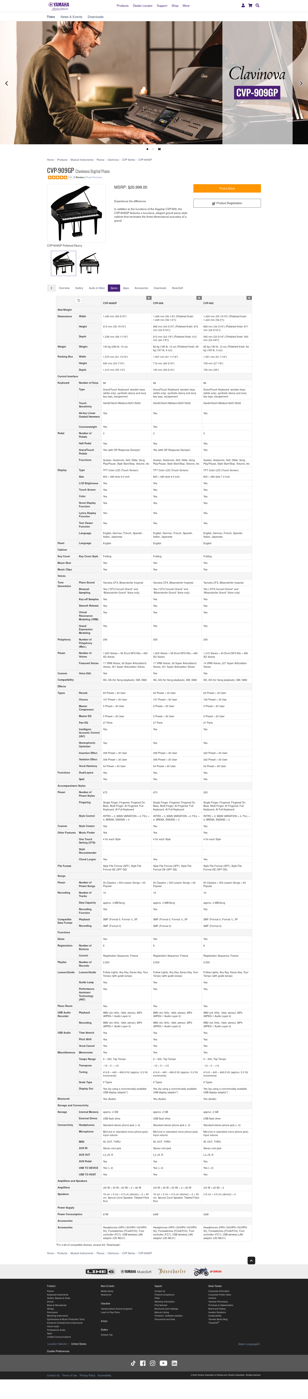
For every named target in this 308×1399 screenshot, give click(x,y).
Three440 (213, 1322)
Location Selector (57, 1344)
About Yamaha (215, 1286)
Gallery (79, 288)
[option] (76, 213)
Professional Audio (56, 1329)
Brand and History (217, 1308)
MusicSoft (177, 288)
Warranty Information (165, 1301)
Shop (175, 5)
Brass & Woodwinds (56, 1305)
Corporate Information (219, 1290)
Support (162, 5)
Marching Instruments (57, 1315)
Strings (50, 1308)
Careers (212, 1297)
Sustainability (214, 1315)
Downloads (96, 16)
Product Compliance (164, 1294)
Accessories (141, 288)
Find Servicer (161, 1305)
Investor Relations (217, 1312)
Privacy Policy (87, 1375)
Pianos (51, 16)
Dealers (104, 1329)
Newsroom (106, 1294)
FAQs (157, 1297)
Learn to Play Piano (110, 1312)
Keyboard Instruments (57, 1294)
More (186, 5)
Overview (64, 288)
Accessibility (104, 1375)
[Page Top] (251, 1260)
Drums (50, 1301)
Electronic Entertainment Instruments (65, 1322)
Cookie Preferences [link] (58, 1351)
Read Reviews (94, 177)
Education (105, 1303)
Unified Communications (59, 1336)
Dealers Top (107, 1334)
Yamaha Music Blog (218, 1319)
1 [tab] (147, 149)
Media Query (107, 1290)
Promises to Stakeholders (220, 1305)
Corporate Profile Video (219, 1294)
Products (123, 5)
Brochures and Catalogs (166, 1308)
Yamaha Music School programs (116, 1308)
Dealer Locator (143, 5)
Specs (114, 288)
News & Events (71, 16)
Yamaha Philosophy (218, 1301)
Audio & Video (97, 288)
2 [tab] (153, 149)
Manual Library (162, 1312)
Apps (126, 288)
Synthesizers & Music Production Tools (65, 1319)
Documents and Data (165, 1319)
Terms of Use (69, 1375)
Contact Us (160, 1290)
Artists (104, 1321)
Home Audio (53, 1326)
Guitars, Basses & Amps (58, 1297)
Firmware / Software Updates (169, 1315)
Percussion (52, 1312)
